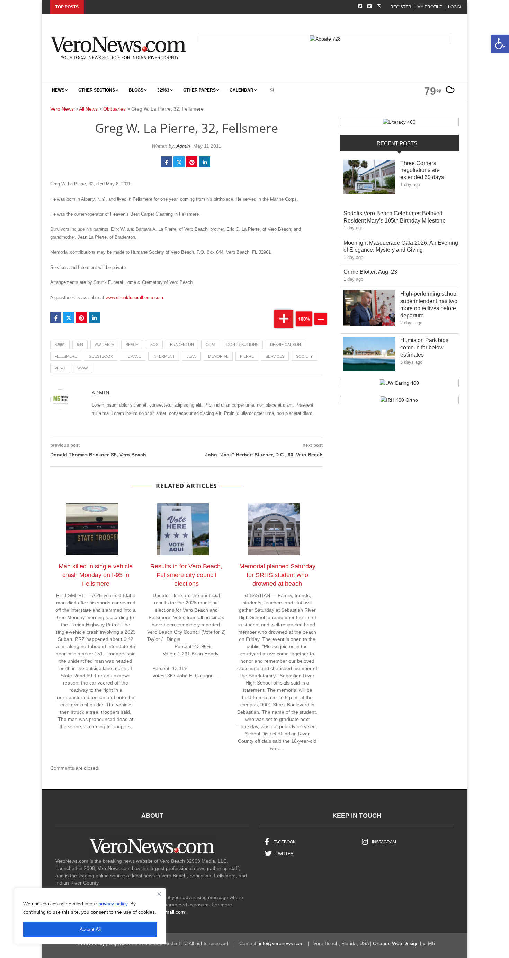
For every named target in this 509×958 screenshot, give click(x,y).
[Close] (159, 894)
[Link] (369, 179)
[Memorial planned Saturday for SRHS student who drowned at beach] (277, 530)
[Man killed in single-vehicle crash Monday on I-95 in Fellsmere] (95, 530)
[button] (500, 44)
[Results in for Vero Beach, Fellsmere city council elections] (186, 530)
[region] (90, 916)
